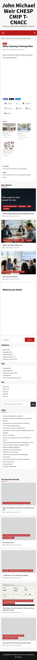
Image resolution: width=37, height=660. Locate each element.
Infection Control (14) (10, 359)
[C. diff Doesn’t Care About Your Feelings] (18, 561)
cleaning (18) (7, 375)
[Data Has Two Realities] (18, 262)
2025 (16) (6, 389)
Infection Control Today (10, 452)
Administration (7, 240)
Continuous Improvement (10, 206)
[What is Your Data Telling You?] (18, 231)
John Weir (6, 49)
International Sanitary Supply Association (16, 459)
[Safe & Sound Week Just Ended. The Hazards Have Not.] (18, 494)
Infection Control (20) (10, 373)
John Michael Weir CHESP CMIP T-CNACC (18, 14)
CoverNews (28, 654)
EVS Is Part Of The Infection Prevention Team (17, 643)
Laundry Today (7, 464)
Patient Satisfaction (8, 538)
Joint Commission (8, 462)
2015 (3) (5, 396)
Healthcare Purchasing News (12, 450)
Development (22, 206)
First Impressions (8, 543)
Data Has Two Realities (10, 277)
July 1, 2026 (14, 279)
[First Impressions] (18, 528)
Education (21, 503)
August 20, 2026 (15, 545)
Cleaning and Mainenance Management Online (18, 442)
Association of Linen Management (14, 428)
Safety (27, 503)
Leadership (6, 209)
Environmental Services (17, 535)
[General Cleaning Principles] (9, 127)
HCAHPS (27, 535)
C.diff (5, 570)
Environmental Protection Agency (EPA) (16, 445)
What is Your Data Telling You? (12, 245)
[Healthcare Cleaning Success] (24, 127)
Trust (16, 638)
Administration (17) (9, 357)
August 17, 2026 (15, 645)
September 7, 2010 (16, 49)
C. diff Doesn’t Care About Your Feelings (15, 575)
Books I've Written (9, 435)
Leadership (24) (8, 354)
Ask (33, 404)
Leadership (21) (8, 370)
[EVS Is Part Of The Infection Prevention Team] (18, 629)
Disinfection (22, 570)
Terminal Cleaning (8, 638)
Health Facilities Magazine (11, 447)
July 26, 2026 (14, 216)
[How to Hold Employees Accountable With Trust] (18, 199)
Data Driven (16, 240)
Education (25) (7, 352)
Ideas (5, 43)
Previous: (15, 167)
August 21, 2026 (15, 512)
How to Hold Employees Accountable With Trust (18, 214)
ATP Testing (6, 601)
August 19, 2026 (15, 578)
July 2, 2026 (14, 248)
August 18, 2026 (15, 612)
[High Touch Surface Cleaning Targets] (9, 145)
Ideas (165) (6, 349)
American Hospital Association (13, 416)
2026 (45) (6, 387)
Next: (17, 174)
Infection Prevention (9, 603)
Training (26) (7, 368)
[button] (3, 32)
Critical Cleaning (12, 570)
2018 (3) (5, 394)
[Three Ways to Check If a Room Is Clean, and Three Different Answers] (18, 594)
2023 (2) (5, 391)
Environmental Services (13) (12, 378)
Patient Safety (19, 635)
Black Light (14, 601)
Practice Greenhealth (10, 466)
